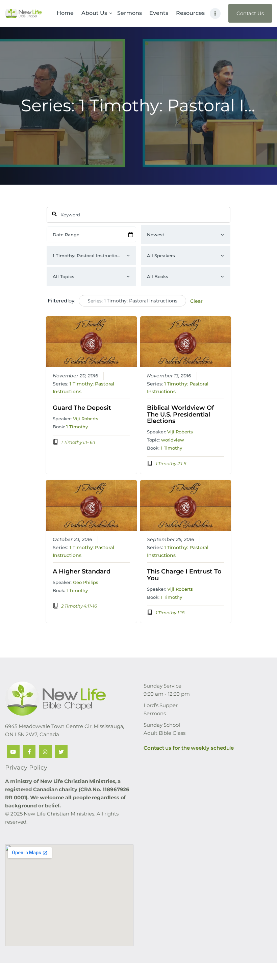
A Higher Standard (81, 571)
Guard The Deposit (82, 408)
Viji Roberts (85, 418)
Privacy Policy (26, 768)
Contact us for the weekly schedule (189, 748)
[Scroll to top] (265, 947)
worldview (172, 440)
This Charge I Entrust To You (184, 575)
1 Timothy (76, 426)
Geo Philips (85, 582)
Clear (196, 301)
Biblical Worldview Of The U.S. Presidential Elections (180, 415)
